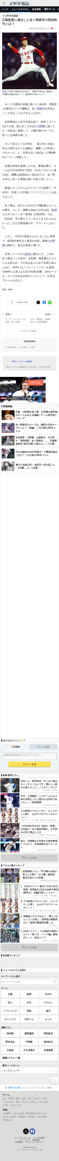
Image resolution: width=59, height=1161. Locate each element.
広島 (4, 91)
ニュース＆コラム (20, 9)
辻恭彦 (10, 1050)
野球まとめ (7, 1120)
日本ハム (29, 1019)
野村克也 (10, 1041)
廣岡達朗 (29, 1033)
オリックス (10, 1019)
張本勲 (10, 1033)
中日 (32, 126)
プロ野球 (6, 1113)
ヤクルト (48, 1002)
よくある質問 (39, 1138)
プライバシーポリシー (34, 1142)
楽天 (48, 1010)
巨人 (10, 1002)
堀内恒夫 (48, 1041)
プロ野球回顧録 (11, 347)
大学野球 (31, 1116)
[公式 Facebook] (32, 1131)
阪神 (54, 210)
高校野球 (21, 1116)
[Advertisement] (29, 604)
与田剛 (41, 126)
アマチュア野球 (9, 1116)
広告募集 (19, 1142)
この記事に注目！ (22, 302)
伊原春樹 (48, 1050)
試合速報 (36, 9)
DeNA (48, 994)
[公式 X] (26, 1131)
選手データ (49, 9)
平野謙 (29, 1041)
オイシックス (16, 1105)
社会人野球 (42, 1116)
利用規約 (36, 1140)
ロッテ (48, 1019)
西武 (28, 254)
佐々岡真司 (38, 108)
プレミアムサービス (22, 1138)
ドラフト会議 (18, 1113)
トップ (5, 9)
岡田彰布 (48, 1033)
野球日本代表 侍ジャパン (36, 1113)
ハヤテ (5, 1105)
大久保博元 (29, 1050)
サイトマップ (24, 1140)
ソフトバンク (10, 1010)
